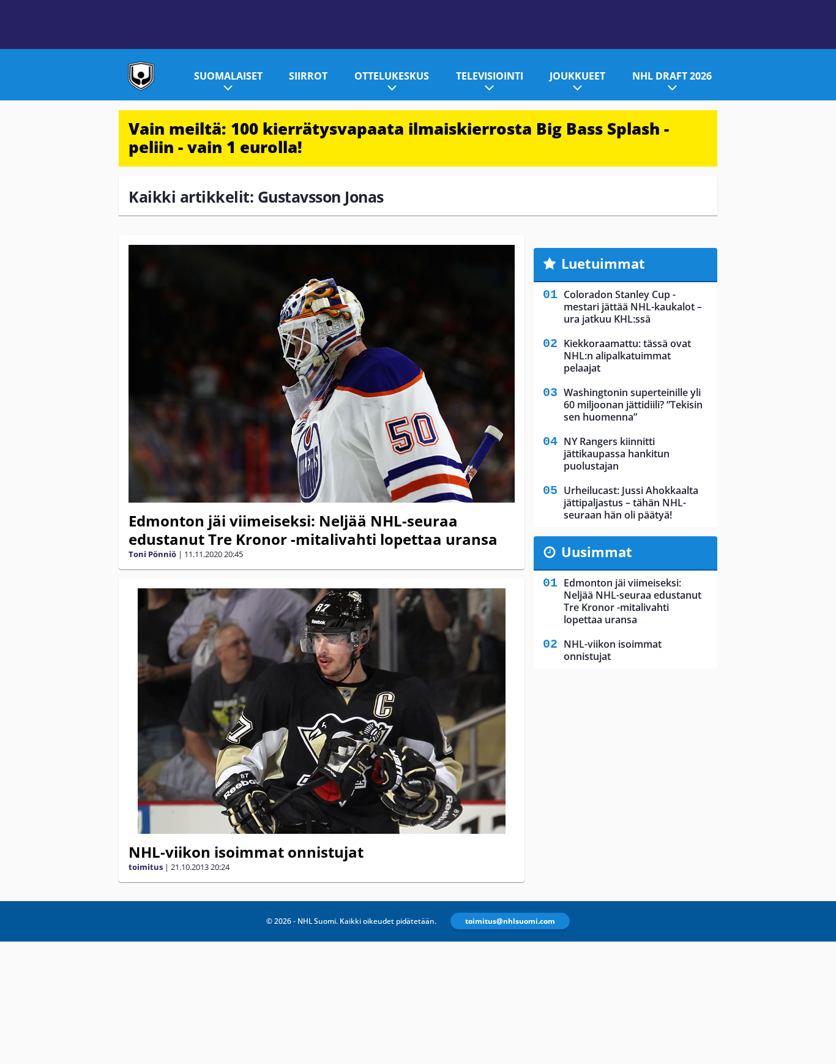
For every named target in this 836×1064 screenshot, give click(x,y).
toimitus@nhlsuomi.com (510, 921)
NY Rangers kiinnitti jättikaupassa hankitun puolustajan (617, 454)
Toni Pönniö (152, 554)
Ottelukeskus (391, 76)
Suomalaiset (228, 76)
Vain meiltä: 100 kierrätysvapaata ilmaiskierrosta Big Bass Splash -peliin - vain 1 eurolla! (399, 138)
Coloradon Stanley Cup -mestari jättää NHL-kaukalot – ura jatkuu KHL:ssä (633, 307)
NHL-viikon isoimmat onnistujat (246, 852)
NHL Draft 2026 (672, 76)
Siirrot (308, 76)
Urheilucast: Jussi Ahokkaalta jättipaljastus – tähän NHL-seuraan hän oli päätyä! (631, 503)
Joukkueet (577, 76)
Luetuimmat (603, 263)
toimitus (146, 866)
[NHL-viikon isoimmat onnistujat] (322, 711)
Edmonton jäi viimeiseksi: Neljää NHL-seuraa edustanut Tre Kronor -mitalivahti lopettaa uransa (313, 530)
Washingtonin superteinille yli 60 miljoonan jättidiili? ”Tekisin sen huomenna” (633, 405)
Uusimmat (596, 551)
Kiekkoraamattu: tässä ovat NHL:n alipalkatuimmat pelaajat (627, 356)
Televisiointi (489, 76)
